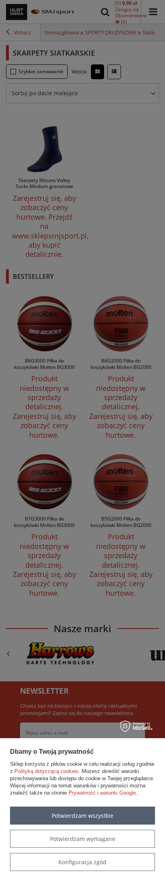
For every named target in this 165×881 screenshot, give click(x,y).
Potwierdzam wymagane (82, 839)
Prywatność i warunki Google (102, 793)
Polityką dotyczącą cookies (46, 771)
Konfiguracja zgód (82, 862)
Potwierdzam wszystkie (82, 815)
